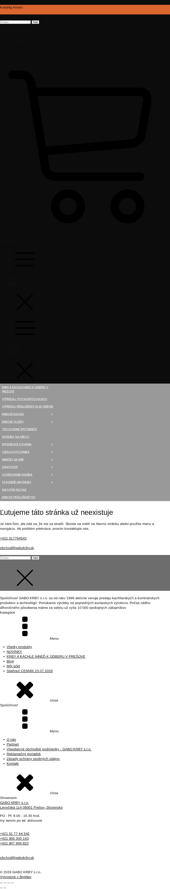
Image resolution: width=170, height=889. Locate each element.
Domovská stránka (9, 502)
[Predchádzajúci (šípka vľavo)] (1, 887)
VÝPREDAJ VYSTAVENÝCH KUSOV (24, 399)
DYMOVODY (10, 467)
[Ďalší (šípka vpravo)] (5, 887)
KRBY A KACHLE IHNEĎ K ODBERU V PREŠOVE (25, 389)
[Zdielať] (8, 882)
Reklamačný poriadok (24, 754)
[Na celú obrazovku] (5, 882)
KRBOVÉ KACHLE (13, 414)
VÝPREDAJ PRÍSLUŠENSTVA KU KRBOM (27, 406)
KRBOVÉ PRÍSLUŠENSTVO (18, 497)
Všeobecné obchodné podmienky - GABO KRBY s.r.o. (49, 749)
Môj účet (13, 278)
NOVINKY (14, 651)
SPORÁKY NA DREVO (15, 437)
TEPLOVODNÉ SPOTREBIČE (19, 429)
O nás (11, 739)
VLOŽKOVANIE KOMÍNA (17, 475)
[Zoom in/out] (1, 882)
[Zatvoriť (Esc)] (12, 882)
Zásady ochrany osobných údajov (33, 759)
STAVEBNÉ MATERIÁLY (16, 482)
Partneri (13, 744)
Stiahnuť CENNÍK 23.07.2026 (30, 671)
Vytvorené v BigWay (16, 877)
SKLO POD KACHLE (14, 490)
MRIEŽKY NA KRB (13, 460)
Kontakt (13, 283)
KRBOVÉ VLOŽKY (13, 422)
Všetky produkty (19, 647)
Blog (10, 661)
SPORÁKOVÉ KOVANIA (17, 444)
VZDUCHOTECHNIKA (15, 452)
